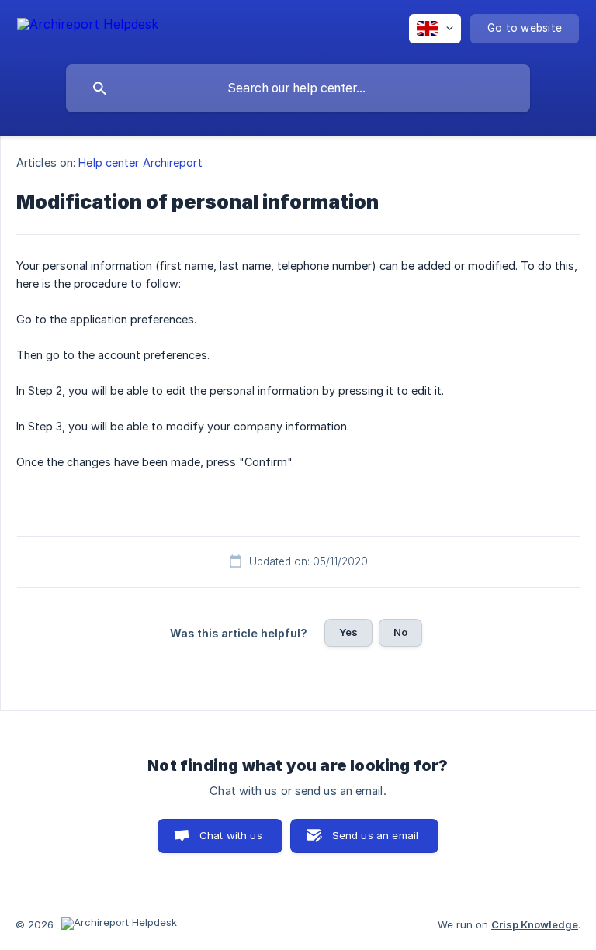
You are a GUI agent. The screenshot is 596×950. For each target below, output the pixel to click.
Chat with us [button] (230, 835)
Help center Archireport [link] (140, 162)
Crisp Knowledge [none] (534, 924)
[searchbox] (298, 88)
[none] (87, 27)
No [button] (400, 632)
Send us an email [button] (375, 835)
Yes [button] (348, 632)
